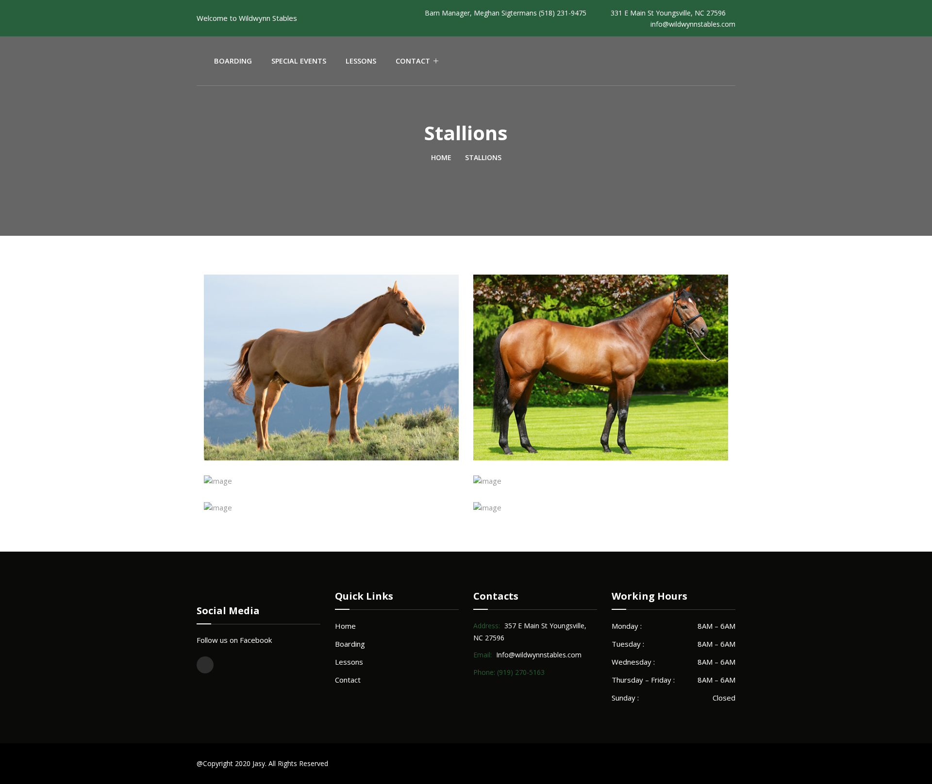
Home (441, 157)
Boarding (233, 60)
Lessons (361, 60)
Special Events (298, 60)
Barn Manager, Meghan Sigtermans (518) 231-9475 (505, 12)
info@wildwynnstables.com (692, 24)
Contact (413, 60)
